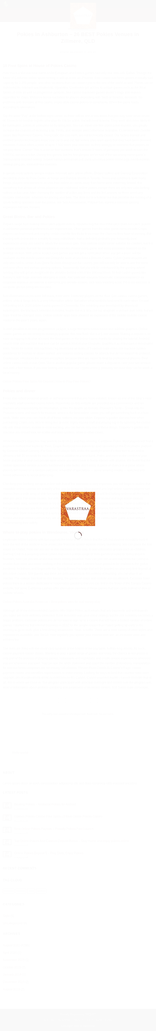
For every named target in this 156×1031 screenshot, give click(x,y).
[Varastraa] (78, 508)
